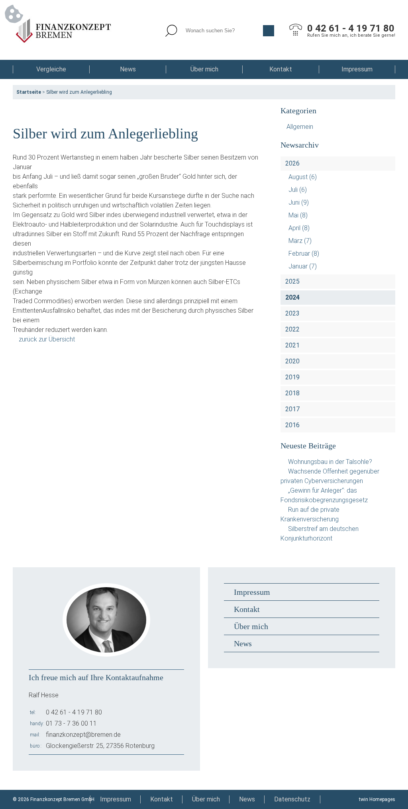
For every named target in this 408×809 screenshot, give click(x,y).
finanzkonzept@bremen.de (83, 734)
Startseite (28, 92)
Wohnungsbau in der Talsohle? (330, 462)
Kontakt (280, 69)
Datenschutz (292, 799)
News (128, 69)
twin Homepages (377, 799)
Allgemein (299, 126)
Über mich (204, 69)
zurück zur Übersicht (47, 339)
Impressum (357, 69)
